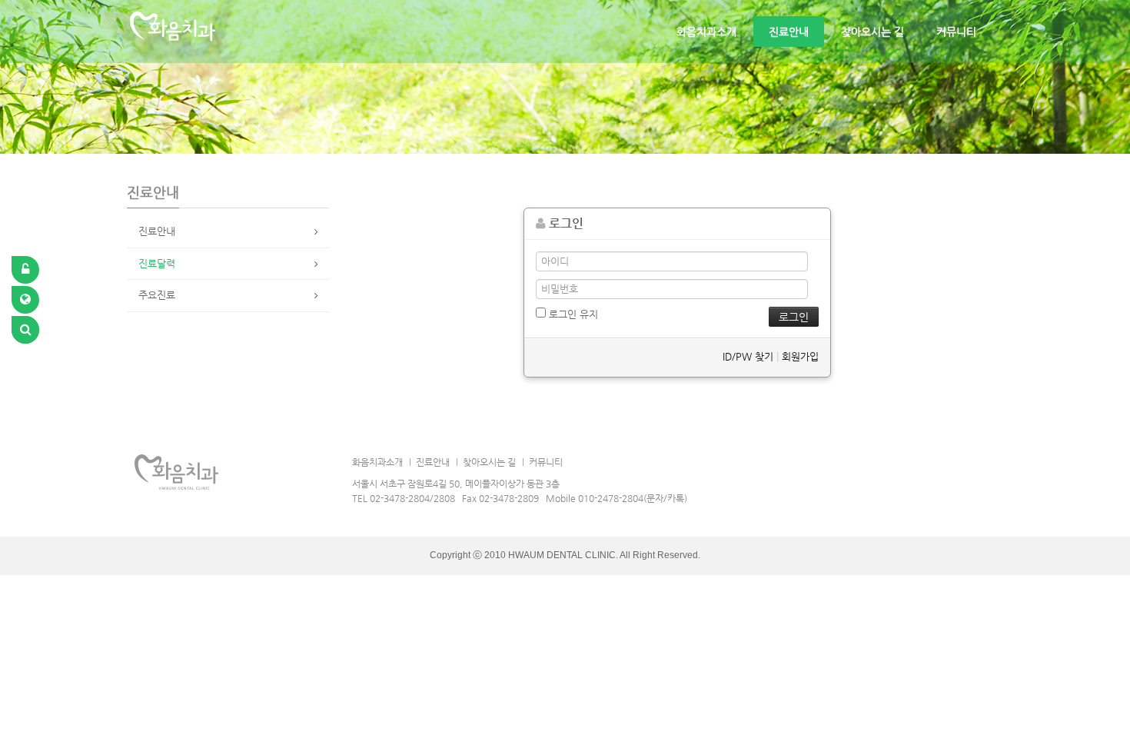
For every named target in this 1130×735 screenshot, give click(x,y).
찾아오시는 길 (872, 31)
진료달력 (156, 263)
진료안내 (789, 31)
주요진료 (156, 295)
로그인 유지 (572, 314)
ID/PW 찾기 (748, 356)
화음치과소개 (706, 31)
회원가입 (800, 356)
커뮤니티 (956, 31)
